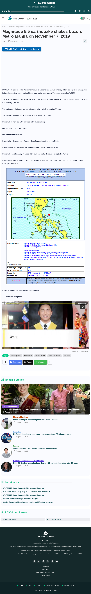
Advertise (45, 569)
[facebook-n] (75, 11)
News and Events (54, 356)
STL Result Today (54, 519)
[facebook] (34, 561)
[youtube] (56, 561)
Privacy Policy (69, 585)
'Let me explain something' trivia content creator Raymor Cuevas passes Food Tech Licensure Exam (43, 409)
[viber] (52, 561)
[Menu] (3, 18)
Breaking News (16, 356)
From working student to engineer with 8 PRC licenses (35, 420)
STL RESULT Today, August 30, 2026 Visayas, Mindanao (23, 488)
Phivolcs (11, 27)
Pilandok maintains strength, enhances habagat (20, 499)
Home (4, 27)
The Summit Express (50, 590)
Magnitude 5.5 (40, 356)
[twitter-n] (79, 11)
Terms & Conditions (52, 585)
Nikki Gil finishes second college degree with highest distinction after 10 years (45, 463)
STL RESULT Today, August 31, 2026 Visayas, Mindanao (23, 495)
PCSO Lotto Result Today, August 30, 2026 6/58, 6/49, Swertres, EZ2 (27, 492)
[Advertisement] (45, 69)
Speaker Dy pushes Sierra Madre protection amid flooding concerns (27, 502)
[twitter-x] (38, 561)
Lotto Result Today (9, 519)
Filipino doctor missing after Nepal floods (41, 7)
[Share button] (49, 362)
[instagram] (84, 11)
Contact (38, 585)
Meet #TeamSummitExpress (45, 572)
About (29, 585)
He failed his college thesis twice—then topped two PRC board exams (42, 434)
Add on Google (22, 49)
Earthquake (28, 356)
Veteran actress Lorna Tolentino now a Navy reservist (35, 448)
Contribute (45, 567)
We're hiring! (45, 575)
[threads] (88, 11)
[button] (82, 18)
